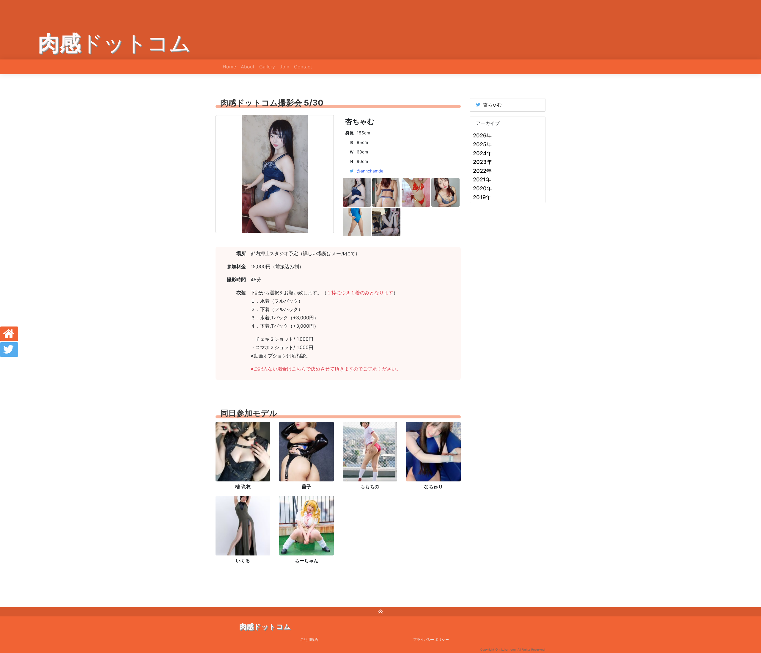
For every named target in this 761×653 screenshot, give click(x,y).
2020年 (482, 188)
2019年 (482, 197)
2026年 (482, 135)
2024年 (482, 153)
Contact (303, 67)
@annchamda (370, 170)
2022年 (482, 171)
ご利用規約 (309, 639)
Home (229, 67)
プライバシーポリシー (431, 639)
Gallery (267, 67)
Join (284, 67)
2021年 (482, 179)
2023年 (482, 162)
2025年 (482, 144)
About (247, 67)
